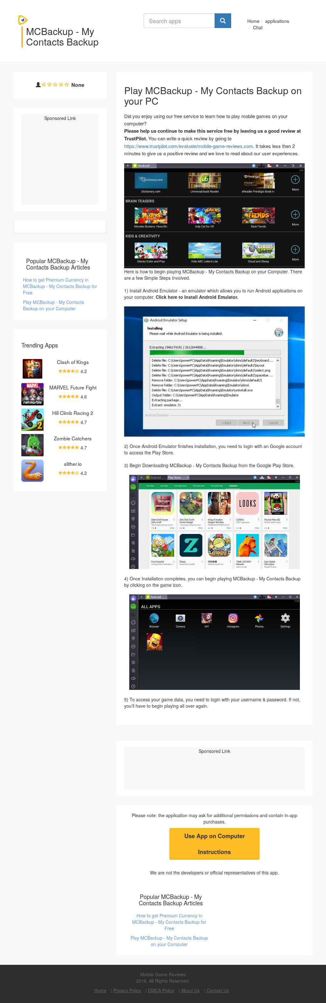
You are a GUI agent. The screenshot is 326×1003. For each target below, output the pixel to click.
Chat (258, 27)
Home (253, 21)
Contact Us (218, 990)
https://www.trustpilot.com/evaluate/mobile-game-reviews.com (188, 146)
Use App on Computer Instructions (214, 844)
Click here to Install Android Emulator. (197, 297)
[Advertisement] (69, 164)
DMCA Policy (161, 990)
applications (277, 21)
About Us (190, 990)
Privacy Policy (127, 990)
